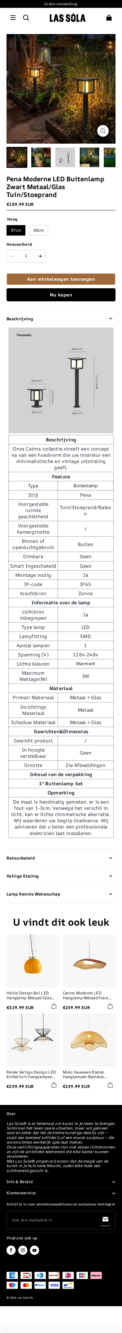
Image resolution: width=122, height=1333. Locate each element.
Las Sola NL (25, 1298)
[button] (13, 17)
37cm (16, 230)
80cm (39, 230)
